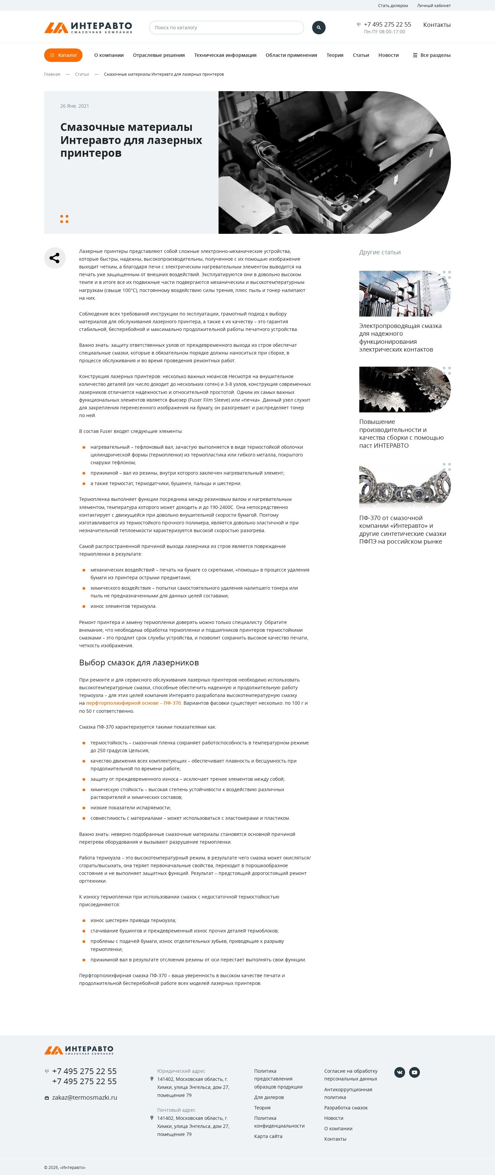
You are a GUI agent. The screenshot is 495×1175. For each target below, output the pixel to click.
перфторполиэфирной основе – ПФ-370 (133, 703)
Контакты (437, 25)
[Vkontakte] (399, 1072)
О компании (338, 1128)
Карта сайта (268, 1136)
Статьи (82, 74)
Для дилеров (269, 1097)
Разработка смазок (346, 1107)
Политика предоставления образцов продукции (278, 1079)
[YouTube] (414, 1072)
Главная (52, 74)
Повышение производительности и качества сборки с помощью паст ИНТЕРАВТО (401, 433)
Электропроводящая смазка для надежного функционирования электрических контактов (400, 337)
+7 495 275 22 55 (387, 24)
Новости (333, 1118)
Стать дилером (393, 5)
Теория (262, 1107)
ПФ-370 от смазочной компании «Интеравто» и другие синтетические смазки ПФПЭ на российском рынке (402, 529)
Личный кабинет (434, 5)
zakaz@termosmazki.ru (84, 1097)
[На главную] (78, 1050)
